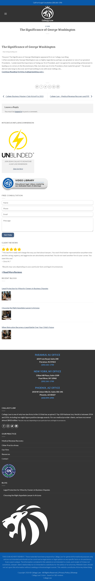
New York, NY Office (47, 371)
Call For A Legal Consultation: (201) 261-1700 (47, 3)
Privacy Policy (64, 573)
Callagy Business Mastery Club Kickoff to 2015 (24, 96)
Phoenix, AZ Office (47, 387)
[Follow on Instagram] (8, 426)
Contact (5, 459)
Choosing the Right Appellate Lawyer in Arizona (20, 308)
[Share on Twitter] (45, 87)
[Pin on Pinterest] (54, 87)
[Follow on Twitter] (12, 426)
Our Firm (5, 450)
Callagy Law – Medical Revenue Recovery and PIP (70, 96)
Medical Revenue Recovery (12, 441)
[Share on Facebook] (41, 87)
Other (47, 26)
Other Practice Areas (10, 445)
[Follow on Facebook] (4, 426)
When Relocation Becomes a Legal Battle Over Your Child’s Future (28, 327)
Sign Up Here (18, 169)
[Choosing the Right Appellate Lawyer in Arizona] (6, 315)
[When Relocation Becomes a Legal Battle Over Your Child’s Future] (6, 334)
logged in (18, 111)
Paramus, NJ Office (47, 354)
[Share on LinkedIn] (58, 87)
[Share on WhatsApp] (37, 87)
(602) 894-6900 (47, 398)
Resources (6, 454)
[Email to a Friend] (50, 87)
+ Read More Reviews (12, 272)
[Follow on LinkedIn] (16, 426)
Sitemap (74, 573)
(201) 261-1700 (47, 365)
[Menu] (5, 14)
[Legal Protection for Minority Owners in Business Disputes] (6, 295)
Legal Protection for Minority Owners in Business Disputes (25, 288)
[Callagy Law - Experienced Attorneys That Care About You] (47, 13)
